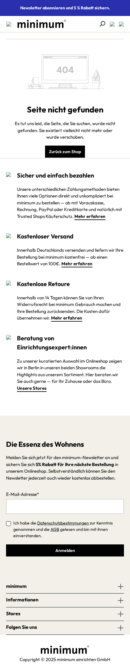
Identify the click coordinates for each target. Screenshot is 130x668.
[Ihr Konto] (110, 24)
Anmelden (65, 550)
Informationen (22, 600)
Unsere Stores (32, 388)
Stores (13, 613)
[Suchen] (100, 24)
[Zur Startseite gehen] (38, 24)
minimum (16, 586)
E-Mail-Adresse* (22, 494)
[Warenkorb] (119, 24)
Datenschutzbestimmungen (63, 523)
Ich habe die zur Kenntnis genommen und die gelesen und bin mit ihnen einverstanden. (63, 529)
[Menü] (8, 24)
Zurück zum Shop (65, 151)
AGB (54, 529)
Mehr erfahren (90, 216)
